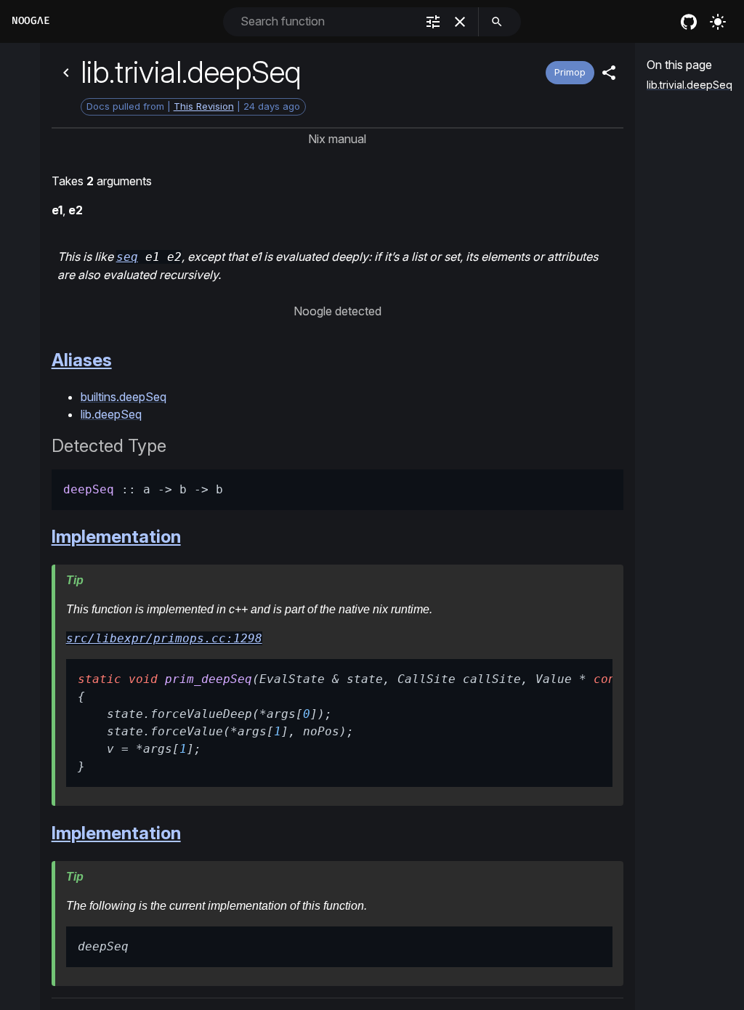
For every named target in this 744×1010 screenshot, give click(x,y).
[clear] (460, 21)
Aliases (82, 360)
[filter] (433, 21)
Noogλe (30, 21)
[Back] (66, 72)
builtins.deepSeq (123, 396)
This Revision (204, 106)
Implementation (116, 536)
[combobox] (326, 21)
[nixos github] (688, 21)
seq (127, 257)
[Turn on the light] (717, 21)
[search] (497, 21)
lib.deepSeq (111, 414)
